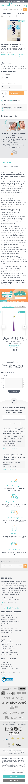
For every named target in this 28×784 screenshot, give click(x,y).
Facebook (2, 608)
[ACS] (21, 718)
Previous (3, 326)
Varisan (14, 59)
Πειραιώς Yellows (6, 650)
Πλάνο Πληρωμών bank (9, 652)
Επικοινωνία (5, 626)
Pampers (23, 724)
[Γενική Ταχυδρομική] (13, 713)
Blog (2, 670)
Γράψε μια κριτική (14, 391)
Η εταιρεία (4, 662)
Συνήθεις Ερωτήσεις (7, 623)
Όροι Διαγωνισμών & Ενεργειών (11, 630)
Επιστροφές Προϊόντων (8, 619)
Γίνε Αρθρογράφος (7, 675)
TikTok (7, 608)
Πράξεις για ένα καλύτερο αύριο (11, 673)
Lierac (11, 722)
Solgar (21, 722)
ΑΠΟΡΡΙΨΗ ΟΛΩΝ (14, 780)
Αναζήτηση (25, 566)
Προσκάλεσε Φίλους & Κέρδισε (11, 644)
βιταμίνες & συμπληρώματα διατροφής (13, 588)
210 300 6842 (8, 597)
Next (24, 326)
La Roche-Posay (11, 724)
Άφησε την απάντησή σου (9, 448)
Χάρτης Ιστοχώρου (14, 753)
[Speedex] (21, 713)
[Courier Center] (14, 718)
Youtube (10, 608)
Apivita (16, 722)
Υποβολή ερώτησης (14, 423)
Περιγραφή (7, 162)
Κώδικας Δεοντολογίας (16, 752)
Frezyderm (5, 722)
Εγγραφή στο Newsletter (9, 628)
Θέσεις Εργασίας (6, 666)
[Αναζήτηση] (25, 9)
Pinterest (13, 608)
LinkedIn (18, 608)
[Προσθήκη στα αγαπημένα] (2, 97)
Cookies (6, 752)
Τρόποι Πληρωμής (6, 615)
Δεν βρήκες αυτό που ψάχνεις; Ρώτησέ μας (14, 411)
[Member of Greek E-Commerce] (9, 729)
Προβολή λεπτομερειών (17, 772)
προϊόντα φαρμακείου (18, 587)
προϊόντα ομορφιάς (7, 590)
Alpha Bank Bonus (7, 646)
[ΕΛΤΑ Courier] (6, 713)
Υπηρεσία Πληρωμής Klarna (10, 654)
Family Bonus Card (7, 642)
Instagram (4, 608)
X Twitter (15, 608)
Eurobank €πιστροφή (8, 648)
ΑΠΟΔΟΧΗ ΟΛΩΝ (14, 776)
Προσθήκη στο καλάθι (17, 93)
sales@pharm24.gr (10, 602)
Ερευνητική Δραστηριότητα (9, 668)
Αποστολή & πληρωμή (11, 166)
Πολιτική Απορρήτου (18, 750)
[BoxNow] (7, 718)
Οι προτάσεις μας (19, 306)
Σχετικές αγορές (8, 306)
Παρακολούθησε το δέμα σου (10, 621)
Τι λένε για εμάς (6, 664)
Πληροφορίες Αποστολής (9, 617)
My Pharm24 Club (7, 640)
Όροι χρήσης (7, 750)
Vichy (18, 724)
